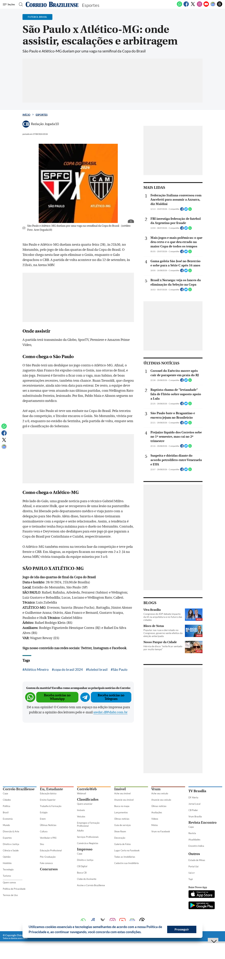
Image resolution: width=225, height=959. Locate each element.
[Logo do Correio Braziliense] (52, 4)
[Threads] (219, 6)
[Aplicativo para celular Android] (201, 905)
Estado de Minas (196, 860)
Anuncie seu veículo (161, 799)
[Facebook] (186, 6)
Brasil (5, 812)
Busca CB (81, 872)
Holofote (7, 863)
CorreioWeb (87, 789)
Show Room (120, 831)
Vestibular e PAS (48, 837)
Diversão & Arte (11, 831)
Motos (154, 825)
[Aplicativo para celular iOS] (201, 894)
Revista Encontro (202, 823)
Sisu (42, 844)
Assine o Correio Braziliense (91, 885)
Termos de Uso (10, 895)
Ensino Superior (48, 799)
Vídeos (154, 818)
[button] (142, 932)
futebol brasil (98, 669)
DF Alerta (193, 797)
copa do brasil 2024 (68, 669)
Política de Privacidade (14, 888)
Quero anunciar (84, 803)
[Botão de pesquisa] (20, 4)
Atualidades (194, 839)
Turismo (7, 875)
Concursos (49, 869)
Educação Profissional (51, 850)
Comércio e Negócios (87, 843)
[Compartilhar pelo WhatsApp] (190, 210)
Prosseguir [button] (182, 929)
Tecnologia (8, 869)
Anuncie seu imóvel (124, 799)
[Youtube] (206, 6)
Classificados (87, 799)
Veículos (81, 816)
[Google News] (213, 6)
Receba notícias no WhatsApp (57, 697)
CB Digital (82, 866)
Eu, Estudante (51, 789)
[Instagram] (199, 6)
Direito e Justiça (11, 844)
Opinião (7, 856)
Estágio (43, 812)
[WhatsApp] (179, 6)
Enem (43, 818)
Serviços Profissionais (88, 836)
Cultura (43, 831)
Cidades (7, 799)
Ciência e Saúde (11, 850)
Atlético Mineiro (36, 669)
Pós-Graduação (48, 856)
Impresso (84, 849)
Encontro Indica (196, 845)
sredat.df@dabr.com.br (110, 712)
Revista (192, 833)
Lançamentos (121, 812)
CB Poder (193, 810)
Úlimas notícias (121, 818)
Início (26, 114)
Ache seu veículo (159, 793)
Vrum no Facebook (160, 831)
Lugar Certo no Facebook (127, 850)
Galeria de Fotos (122, 844)
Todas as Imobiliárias (124, 856)
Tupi (190, 879)
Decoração (119, 837)
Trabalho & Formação (50, 806)
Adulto (80, 830)
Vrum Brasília (195, 816)
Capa (5, 793)
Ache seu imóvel (122, 793)
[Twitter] (192, 6)
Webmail (81, 793)
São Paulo (120, 669)
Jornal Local (194, 803)
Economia (8, 818)
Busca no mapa (121, 806)
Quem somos (9, 882)
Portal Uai (193, 866)
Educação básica (48, 793)
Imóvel (120, 789)
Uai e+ (191, 872)
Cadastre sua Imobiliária (126, 863)
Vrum (155, 789)
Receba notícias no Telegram (111, 697)
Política (6, 806)
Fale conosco (46, 863)
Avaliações (156, 812)
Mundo (6, 825)
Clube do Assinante (86, 879)
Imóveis (81, 810)
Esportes (41, 114)
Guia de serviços (122, 825)
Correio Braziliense (18, 789)
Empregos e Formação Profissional (88, 824)
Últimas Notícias (48, 825)
